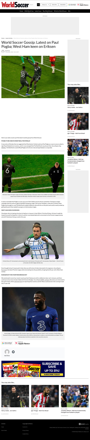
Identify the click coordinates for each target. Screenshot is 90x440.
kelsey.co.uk (86, 431)
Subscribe (54, 4)
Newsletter (63, 4)
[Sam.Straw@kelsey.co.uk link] (13, 352)
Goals (2, 427)
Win (69, 11)
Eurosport (4, 270)
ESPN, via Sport (45, 280)
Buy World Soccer (48, 11)
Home (21, 11)
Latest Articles (8, 38)
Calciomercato (18, 281)
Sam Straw (7, 50)
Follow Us (44, 4)
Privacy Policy (25, 430)
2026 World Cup (28, 11)
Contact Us (24, 427)
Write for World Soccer (60, 11)
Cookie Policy (25, 433)
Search (38, 4)
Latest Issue (38, 11)
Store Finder (4, 430)
